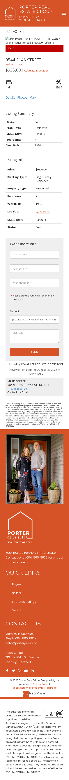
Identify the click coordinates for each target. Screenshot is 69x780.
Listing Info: (16, 159)
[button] (7, 670)
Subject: (15, 311)
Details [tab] (10, 97)
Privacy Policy (41, 684)
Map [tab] (32, 97)
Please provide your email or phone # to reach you (32, 297)
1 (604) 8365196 (17, 388)
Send (34, 351)
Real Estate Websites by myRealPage (35, 687)
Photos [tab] (22, 97)
